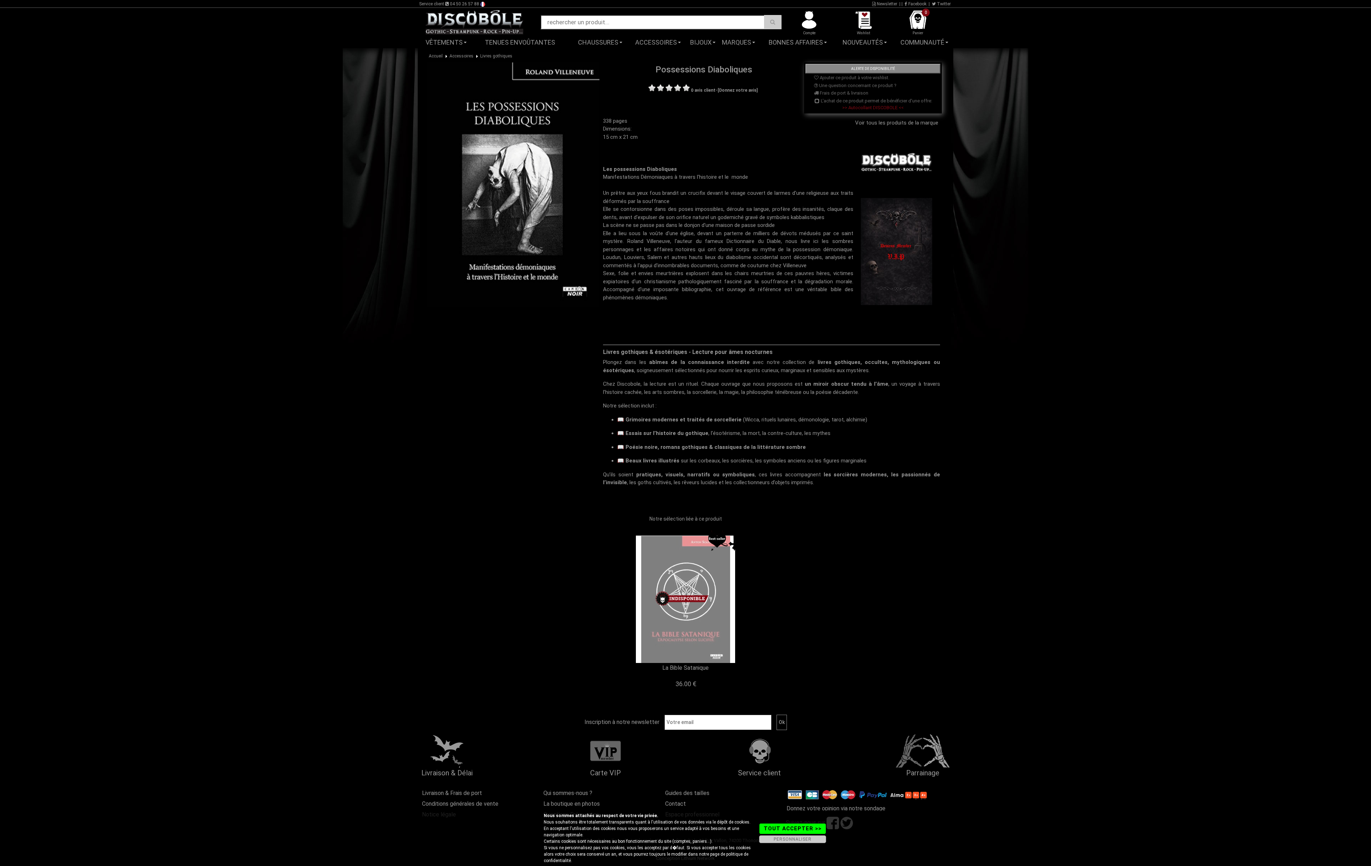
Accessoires (656, 42)
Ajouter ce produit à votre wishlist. (854, 77)
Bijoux (701, 42)
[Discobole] (474, 22)
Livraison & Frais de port (452, 793)
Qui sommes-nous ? (567, 793)
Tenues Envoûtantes (520, 42)
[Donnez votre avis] (738, 90)
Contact (675, 803)
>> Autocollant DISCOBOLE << (873, 107)
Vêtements (444, 42)
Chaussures (598, 42)
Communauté (922, 42)
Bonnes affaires (796, 42)
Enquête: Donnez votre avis (891, 53)
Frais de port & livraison (843, 93)
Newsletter (886, 3)
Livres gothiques (496, 56)
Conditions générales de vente (460, 803)
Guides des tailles (687, 793)
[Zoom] (513, 184)
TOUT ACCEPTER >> (793, 828)
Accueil (436, 56)
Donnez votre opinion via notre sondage (836, 808)
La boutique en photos (571, 803)
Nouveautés (863, 42)
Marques (736, 42)
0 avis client (703, 90)
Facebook (916, 3)
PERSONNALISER (793, 839)
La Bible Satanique (685, 667)
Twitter (943, 3)
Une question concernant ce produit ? (857, 85)
